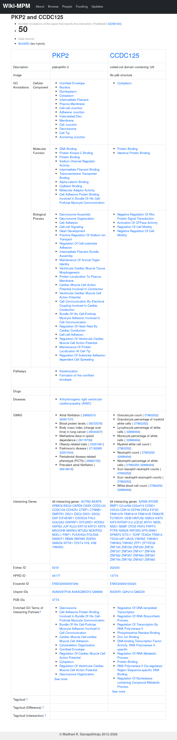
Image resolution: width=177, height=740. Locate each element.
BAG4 (67, 505)
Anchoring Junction (72, 137)
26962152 (92, 460)
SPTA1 (68, 543)
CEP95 (135, 509)
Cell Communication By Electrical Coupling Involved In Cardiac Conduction (81, 305)
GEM (127, 518)
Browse (53, 6)
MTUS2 (83, 530)
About (40, 6)
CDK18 (125, 509)
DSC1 (69, 514)
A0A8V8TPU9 (61, 591)
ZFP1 (137, 543)
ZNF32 (149, 547)
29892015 (89, 415)
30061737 (65, 419)
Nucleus (64, 87)
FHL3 (91, 518)
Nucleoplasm (68, 91)
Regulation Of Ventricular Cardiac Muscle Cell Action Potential (81, 340)
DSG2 (96, 514)
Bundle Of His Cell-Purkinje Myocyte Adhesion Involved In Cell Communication (79, 318)
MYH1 (148, 522)
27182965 (95, 448)
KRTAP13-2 (125, 522)
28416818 (65, 469)
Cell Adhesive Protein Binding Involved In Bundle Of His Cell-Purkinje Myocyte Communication (81, 198)
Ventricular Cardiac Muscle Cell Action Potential (80, 295)
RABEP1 (58, 538)
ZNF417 (138, 551)
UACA (129, 538)
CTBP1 (84, 509)
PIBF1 (66, 534)
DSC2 (78, 514)
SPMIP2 (115, 534)
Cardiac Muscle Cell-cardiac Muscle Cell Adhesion (78, 639)
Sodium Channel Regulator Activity (77, 163)
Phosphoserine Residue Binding (138, 632)
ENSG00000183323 (123, 583)
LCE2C (138, 522)
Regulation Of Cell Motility (134, 226)
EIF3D (154, 509)
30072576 (94, 423)
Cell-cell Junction (70, 108)
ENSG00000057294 (65, 583)
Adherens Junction (71, 112)
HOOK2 (99, 522)
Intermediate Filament (73, 99)
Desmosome (67, 128)
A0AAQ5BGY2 (81, 591)
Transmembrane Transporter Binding (78, 175)
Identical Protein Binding (133, 153)
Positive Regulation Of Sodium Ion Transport (82, 237)
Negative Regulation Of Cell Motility (135, 233)
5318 (55, 567)
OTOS (132, 526)
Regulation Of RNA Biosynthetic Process (138, 618)
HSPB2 (57, 526)
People (67, 6)
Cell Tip (64, 133)
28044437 (94, 431)
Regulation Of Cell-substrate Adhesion (78, 245)
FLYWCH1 (117, 518)
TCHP (136, 534)
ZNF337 (115, 551)
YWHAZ (127, 543)
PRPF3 (151, 526)
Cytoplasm (66, 95)
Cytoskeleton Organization (77, 645)
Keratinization (68, 371)
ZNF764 (115, 559)
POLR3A (92, 534)
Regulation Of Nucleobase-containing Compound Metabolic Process (138, 682)
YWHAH (152, 538)
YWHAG (57, 547)
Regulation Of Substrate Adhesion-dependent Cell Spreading (82, 357)
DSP (55, 518)
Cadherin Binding (70, 186)
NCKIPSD (95, 530)
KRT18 (82, 526)
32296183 (114, 24)
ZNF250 (138, 547)
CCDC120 (99, 505)
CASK (87, 505)
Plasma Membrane (72, 104)
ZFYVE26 (148, 543)
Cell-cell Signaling (71, 226)
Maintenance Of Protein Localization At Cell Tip (75, 349)
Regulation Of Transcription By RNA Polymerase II (137, 626)
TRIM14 (157, 534)
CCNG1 (150, 505)
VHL (87, 543)
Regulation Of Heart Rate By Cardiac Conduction (78, 328)
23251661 (96, 444)
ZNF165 (115, 547)
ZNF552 (115, 555)
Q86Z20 (139, 591)
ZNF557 (126, 555)
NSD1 (114, 526)
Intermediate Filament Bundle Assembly (79, 253)
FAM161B (144, 514)
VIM (93, 543)
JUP (66, 526)
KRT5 (102, 526)
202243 (115, 567)
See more (60, 679)
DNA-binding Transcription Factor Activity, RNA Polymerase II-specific (139, 645)
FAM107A (116, 514)
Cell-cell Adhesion (71, 334)
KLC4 (73, 526)
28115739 (84, 440)
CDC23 (114, 509)
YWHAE (140, 538)
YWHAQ (115, 543)
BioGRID (24, 43)
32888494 (132, 431)
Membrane (66, 120)
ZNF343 (126, 551)
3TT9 (55, 599)
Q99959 (97, 591)
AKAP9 (96, 501)
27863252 (151, 415)
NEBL (157, 522)
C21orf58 (125, 505)
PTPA (114, 530)
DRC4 (145, 509)
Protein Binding (69, 157)
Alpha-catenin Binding (73, 182)
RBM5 (69, 538)
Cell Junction (68, 124)
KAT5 (159, 518)
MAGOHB (58, 530)
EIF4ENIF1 (66, 518)
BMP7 (114, 505)
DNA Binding (68, 148)
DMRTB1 (58, 514)
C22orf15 (138, 505)
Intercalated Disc (70, 116)
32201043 (65, 452)
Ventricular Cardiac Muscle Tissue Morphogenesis (82, 270)
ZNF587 (150, 555)
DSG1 (87, 514)
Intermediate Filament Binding (79, 169)
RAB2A (124, 530)
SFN (145, 530)
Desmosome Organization (76, 218)
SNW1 (152, 530)
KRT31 (92, 526)
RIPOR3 (135, 530)
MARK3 (71, 530)
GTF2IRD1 (86, 522)
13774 (114, 575)
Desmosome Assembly (75, 214)
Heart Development (72, 231)
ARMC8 (57, 505)
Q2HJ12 (127, 591)
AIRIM (143, 501)
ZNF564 (138, 555)
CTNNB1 (95, 509)
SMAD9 (57, 543)
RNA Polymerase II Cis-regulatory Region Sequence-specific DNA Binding (139, 670)
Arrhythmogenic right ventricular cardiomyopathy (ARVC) (80, 401)
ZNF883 (150, 559)
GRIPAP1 (71, 522)
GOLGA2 (58, 522)
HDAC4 (149, 518)
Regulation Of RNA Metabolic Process (136, 655)
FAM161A (130, 514)
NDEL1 (57, 534)
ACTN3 (86, 501)
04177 (56, 575)
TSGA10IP (117, 538)
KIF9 (113, 522)
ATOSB (153, 501)
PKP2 (60, 55)
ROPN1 (91, 538)
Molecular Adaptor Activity (77, 190)
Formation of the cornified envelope (76, 377)
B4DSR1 (115, 591)
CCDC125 (124, 55)
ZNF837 (138, 559)
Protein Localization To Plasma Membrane (80, 278)
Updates (97, 6)
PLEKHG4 (79, 534)
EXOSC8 (81, 518)
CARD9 (77, 505)
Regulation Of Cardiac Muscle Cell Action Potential (82, 655)
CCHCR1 (72, 509)
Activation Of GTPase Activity (137, 222)
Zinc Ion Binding (128, 637)
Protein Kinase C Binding (76, 153)
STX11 (126, 534)
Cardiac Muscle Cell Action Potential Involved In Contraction (81, 287)
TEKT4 (78, 543)
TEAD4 (146, 534)
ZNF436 (150, 551)
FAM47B (158, 514)
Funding (82, 6)
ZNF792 (126, 559)
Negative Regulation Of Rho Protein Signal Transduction (135, 216)
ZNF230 (126, 547)
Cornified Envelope (72, 83)
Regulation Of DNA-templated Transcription (137, 610)
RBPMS (79, 538)
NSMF (123, 526)
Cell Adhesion (68, 222)
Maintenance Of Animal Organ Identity (79, 262)
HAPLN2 (138, 518)
